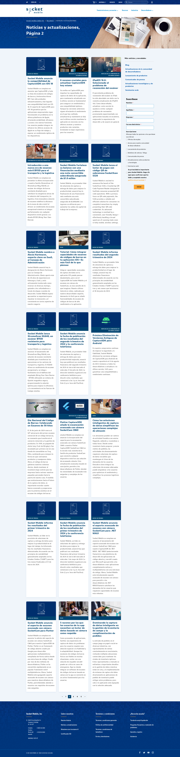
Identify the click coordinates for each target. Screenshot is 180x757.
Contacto (112, 2)
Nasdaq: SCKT (32, 738)
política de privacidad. (136, 180)
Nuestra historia (66, 720)
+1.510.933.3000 (41, 732)
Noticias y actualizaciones (69, 725)
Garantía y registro (136, 732)
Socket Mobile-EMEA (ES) (35, 21)
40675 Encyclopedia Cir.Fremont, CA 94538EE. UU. (34, 722)
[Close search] (146, 2)
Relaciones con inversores (69, 729)
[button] (126, 2)
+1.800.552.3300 (41, 728)
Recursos (125, 10)
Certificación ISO (66, 734)
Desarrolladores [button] (146, 10)
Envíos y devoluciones (102, 736)
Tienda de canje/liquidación (139, 720)
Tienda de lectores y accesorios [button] (106, 10)
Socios (120, 2)
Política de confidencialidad (104, 725)
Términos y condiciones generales (106, 720)
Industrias (134, 10)
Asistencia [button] (102, 2)
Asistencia (133, 736)
